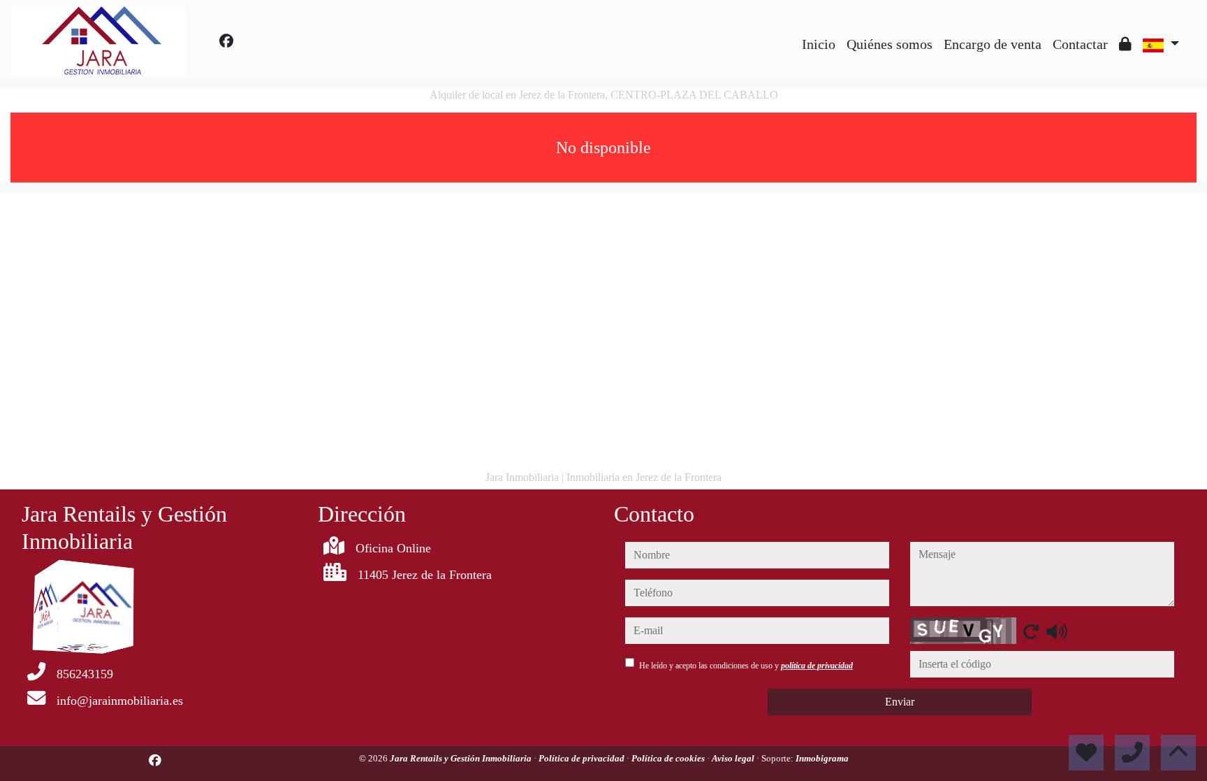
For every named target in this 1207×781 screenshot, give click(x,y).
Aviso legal (734, 758)
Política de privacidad (583, 758)
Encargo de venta (992, 44)
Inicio (818, 44)
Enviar (899, 702)
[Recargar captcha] (1031, 631)
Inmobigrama (822, 758)
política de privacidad (817, 666)
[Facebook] (226, 41)
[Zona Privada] (1125, 44)
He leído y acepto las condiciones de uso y (746, 666)
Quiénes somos (889, 44)
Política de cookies (669, 758)
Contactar (1080, 44)
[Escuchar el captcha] (1057, 631)
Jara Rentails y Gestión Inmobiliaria (462, 758)
